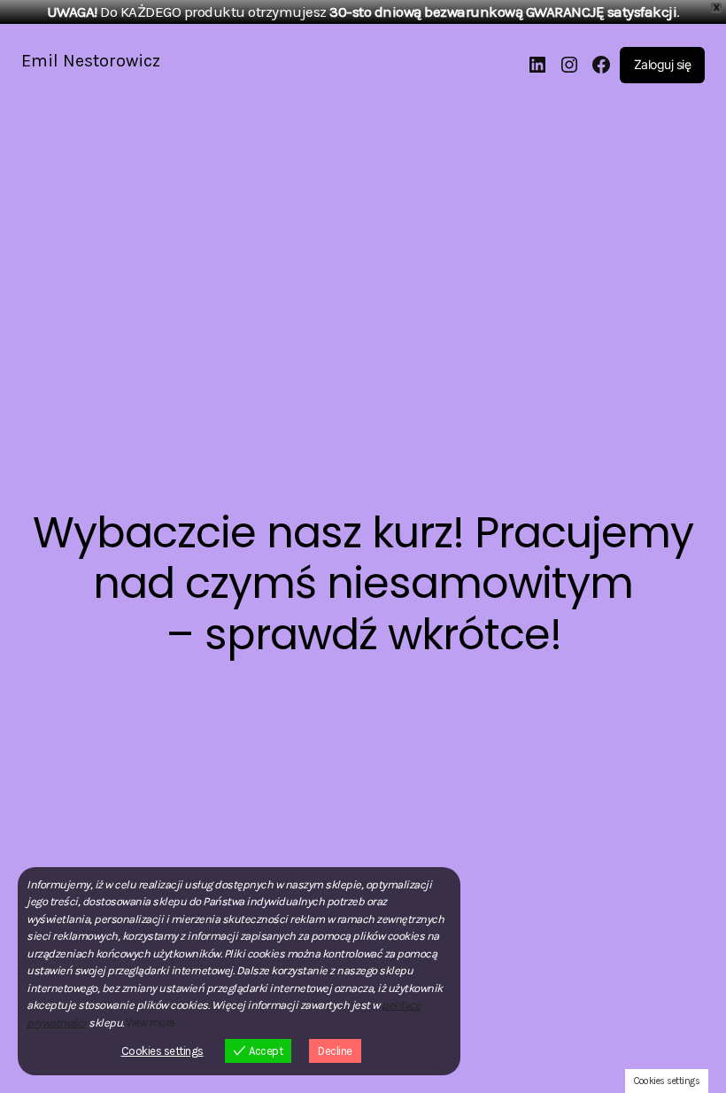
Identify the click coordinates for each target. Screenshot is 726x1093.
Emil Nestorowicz (90, 60)
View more (150, 1022)
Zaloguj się (662, 64)
